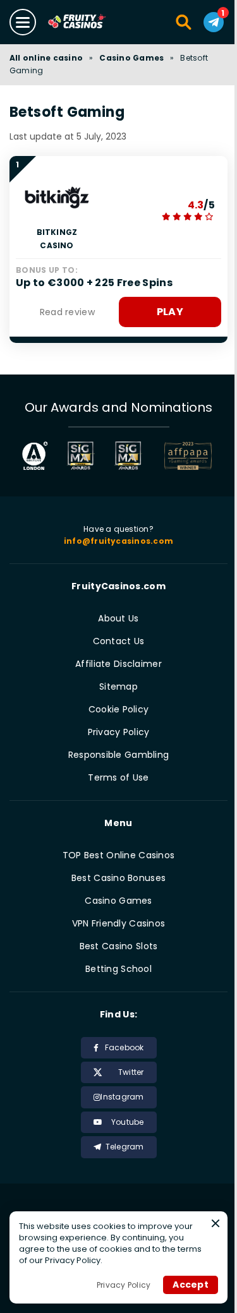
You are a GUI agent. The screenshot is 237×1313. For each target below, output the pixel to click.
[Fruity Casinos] (90, 22)
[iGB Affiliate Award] (35, 455)
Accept (191, 1284)
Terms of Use (118, 777)
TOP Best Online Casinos (118, 855)
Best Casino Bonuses (118, 878)
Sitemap (118, 686)
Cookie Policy (118, 709)
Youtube (127, 1122)
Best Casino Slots (119, 946)
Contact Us (119, 641)
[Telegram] (214, 22)
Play (170, 311)
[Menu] (22, 22)
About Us (118, 618)
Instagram (121, 1096)
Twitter (131, 1072)
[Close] (215, 1223)
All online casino (46, 57)
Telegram (125, 1146)
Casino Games (131, 57)
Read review (67, 312)
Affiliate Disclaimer (118, 663)
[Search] (184, 22)
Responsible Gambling (118, 754)
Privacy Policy (119, 732)
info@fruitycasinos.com (118, 541)
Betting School (118, 968)
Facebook (124, 1047)
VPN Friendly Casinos (119, 923)
